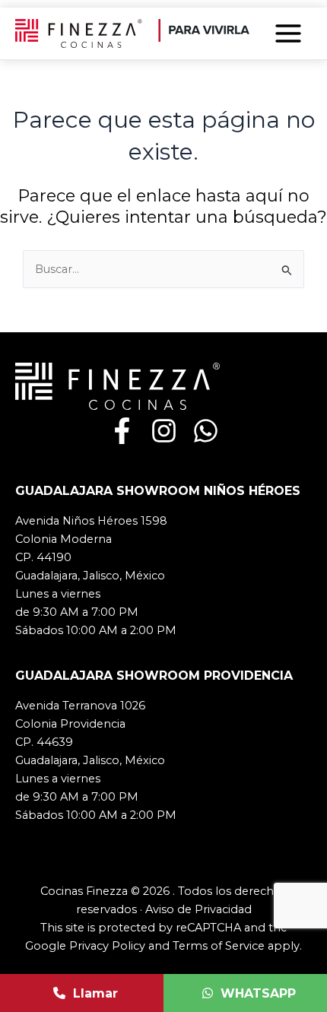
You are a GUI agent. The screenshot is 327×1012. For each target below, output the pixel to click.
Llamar (95, 993)
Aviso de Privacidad (198, 909)
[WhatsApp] (205, 430)
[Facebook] (122, 430)
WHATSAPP (258, 993)
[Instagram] (164, 430)
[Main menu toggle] (288, 33)
